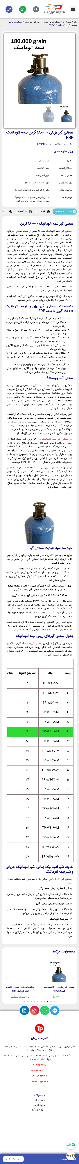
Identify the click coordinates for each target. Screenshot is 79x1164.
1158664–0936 (40, 1082)
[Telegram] (54, 1010)
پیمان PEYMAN (43, 144)
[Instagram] (34, 1010)
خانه (75, 22)
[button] (73, 9)
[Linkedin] (24, 1010)
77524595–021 (39, 1071)
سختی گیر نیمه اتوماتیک (55, 439)
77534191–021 (39, 1076)
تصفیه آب (66, 22)
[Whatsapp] (22, 9)
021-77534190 (39, 1065)
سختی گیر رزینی (31, 22)
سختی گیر (36, 643)
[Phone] (9, 9)
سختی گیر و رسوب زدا (50, 22)
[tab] (65, 211)
